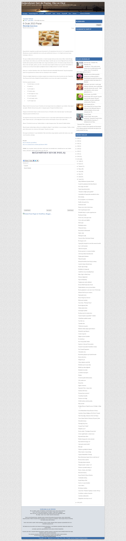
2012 (78, 502)
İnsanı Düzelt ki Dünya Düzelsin (85, 475)
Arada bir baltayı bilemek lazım (85, 264)
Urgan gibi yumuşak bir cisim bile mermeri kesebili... (89, 243)
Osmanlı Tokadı (87, 114)
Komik (58, 13)
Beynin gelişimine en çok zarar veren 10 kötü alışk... (89, 290)
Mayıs (80, 169)
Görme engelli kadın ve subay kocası (86, 434)
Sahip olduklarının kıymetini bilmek (86, 181)
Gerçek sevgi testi (82, 333)
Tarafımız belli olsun (82, 390)
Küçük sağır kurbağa (82, 266)
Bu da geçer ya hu (82, 240)
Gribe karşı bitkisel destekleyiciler (85, 253)
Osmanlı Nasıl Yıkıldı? (83, 426)
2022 (78, 141)
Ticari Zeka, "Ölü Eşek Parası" (85, 302)
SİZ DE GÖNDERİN (85, 13)
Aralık (80, 161)
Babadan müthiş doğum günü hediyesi (86, 328)
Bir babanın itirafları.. (83, 488)
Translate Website (28, 18)
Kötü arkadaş (81, 197)
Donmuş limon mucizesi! (83, 393)
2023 (78, 138)
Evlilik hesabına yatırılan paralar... (85, 401)
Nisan (79, 171)
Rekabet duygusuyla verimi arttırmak (86, 439)
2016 (78, 151)
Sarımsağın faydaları (82, 310)
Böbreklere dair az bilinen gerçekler (91, 74)
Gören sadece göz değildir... (84, 220)
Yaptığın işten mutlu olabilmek (85, 282)
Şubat (79, 176)
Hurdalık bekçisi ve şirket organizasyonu (87, 212)
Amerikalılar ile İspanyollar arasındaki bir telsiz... (89, 194)
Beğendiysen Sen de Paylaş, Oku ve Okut (43, 3)
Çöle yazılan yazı (82, 380)
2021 (78, 143)
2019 (78, 148)
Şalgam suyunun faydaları (84, 336)
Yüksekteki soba (82, 352)
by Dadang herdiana (82, 538)
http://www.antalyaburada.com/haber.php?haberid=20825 (35, 144)
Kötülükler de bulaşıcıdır (83, 269)
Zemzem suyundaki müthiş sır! (85, 467)
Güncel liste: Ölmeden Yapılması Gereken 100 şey (89, 490)
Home (25, 20)
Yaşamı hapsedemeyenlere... (84, 189)
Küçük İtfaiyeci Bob (82, 480)
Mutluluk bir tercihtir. (83, 370)
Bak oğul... (80, 446)
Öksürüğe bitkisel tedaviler (84, 462)
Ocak (79, 179)
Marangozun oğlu (82, 235)
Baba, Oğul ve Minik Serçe (84, 274)
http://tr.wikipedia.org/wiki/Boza (30, 142)
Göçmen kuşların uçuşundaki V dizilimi (87, 315)
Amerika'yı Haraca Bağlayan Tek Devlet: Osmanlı (89, 413)
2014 (78, 156)
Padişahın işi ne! (82, 428)
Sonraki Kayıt (27, 210)
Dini (70, 13)
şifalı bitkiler (30, 20)
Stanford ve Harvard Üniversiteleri (85, 344)
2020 (78, 146)
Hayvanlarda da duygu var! (84, 441)
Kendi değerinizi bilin (83, 305)
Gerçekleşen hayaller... (83, 395)
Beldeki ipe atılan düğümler (84, 367)
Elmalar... (80, 375)
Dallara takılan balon (82, 308)
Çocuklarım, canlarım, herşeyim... (85, 493)
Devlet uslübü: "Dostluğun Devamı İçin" (87, 431)
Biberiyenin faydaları (82, 300)
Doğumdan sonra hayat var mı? (85, 498)
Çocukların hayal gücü (83, 372)
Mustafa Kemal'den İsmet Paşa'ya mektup (87, 261)
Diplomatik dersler (82, 295)
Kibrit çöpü (80, 222)
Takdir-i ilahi (81, 233)
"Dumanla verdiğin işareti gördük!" (86, 191)
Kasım (80, 163)
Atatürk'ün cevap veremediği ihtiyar (86, 271)
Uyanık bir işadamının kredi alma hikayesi (87, 184)
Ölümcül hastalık (82, 259)
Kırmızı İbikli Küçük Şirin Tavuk (85, 284)
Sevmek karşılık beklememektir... (85, 377)
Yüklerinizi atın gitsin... (83, 326)
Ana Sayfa (24, 13)
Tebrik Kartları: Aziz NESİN (90, 94)
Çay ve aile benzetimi (83, 246)
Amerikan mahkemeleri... (83, 496)
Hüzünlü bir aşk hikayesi (83, 331)
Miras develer (81, 403)
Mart (79, 174)
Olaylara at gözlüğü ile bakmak (85, 449)
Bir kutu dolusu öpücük (83, 459)
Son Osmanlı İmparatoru (83, 349)
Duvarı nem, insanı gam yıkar (84, 217)
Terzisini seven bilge (82, 398)
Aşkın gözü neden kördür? (84, 444)
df (27, 163)
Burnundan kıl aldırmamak (84, 230)
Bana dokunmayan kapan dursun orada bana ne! (88, 457)
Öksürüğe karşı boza (30, 26)
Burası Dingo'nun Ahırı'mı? (84, 297)
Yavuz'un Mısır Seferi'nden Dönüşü (86, 238)
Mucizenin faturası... (82, 472)
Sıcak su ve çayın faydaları (84, 483)
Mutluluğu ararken (82, 225)
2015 (78, 154)
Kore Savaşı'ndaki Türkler (84, 341)
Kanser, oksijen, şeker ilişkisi (84, 470)
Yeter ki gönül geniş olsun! (84, 209)
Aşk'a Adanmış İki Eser (89, 104)
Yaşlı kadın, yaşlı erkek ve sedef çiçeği (92, 84)
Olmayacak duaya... (82, 228)
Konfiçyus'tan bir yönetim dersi (85, 313)
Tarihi (54, 13)
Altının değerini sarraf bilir (84, 362)
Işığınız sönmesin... (82, 385)
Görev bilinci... (81, 485)
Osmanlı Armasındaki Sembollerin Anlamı (87, 346)
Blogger (41, 536)
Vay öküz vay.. (81, 321)
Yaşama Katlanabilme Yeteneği (85, 454)
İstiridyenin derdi (82, 204)
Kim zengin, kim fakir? (83, 186)
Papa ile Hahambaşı (82, 279)
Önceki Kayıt (70, 210)
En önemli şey (81, 339)
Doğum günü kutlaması (83, 256)
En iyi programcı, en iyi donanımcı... (86, 199)
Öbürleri (74, 13)
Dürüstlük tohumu (82, 421)
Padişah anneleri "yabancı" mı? (85, 465)
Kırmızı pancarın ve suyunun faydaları (86, 251)
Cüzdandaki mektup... (83, 477)
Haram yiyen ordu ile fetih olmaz (85, 207)
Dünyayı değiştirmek (82, 277)
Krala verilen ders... (82, 357)
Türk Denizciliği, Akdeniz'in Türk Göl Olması (88, 415)
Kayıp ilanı (80, 383)
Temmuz (80, 166)
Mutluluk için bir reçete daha (84, 364)
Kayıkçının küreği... (82, 215)
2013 (78, 159)
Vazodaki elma (81, 323)
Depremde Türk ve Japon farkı (84, 124)
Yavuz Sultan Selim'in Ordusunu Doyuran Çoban (89, 418)
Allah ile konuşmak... (83, 248)
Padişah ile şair (81, 359)
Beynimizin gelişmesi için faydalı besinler (87, 354)
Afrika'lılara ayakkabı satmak (84, 318)
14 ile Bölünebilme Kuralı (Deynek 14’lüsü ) (88, 410)
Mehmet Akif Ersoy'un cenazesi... (85, 292)
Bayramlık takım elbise (83, 436)
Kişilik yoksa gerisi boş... (83, 202)
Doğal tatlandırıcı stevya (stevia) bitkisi (86, 287)
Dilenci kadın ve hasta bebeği (84, 452)
